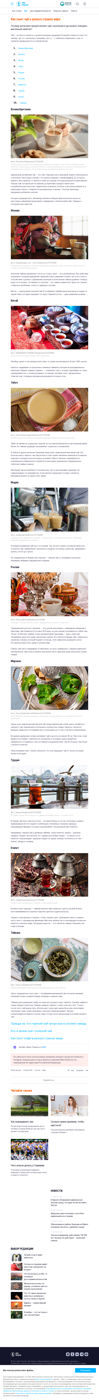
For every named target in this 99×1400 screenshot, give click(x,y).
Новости (56, 1190)
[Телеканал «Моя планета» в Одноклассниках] (72, 1354)
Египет (21, 97)
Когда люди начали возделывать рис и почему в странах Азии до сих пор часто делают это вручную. (28, 1128)
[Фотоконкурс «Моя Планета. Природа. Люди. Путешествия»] (66, 4)
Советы (74, 11)
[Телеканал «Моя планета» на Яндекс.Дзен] (68, 1354)
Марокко (22, 85)
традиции (79, 1070)
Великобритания (25, 48)
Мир (25, 11)
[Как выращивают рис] (29, 1105)
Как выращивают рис (22, 1121)
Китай (21, 60)
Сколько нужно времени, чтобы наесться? (67, 1123)
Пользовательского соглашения (59, 1389)
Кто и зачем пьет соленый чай (31, 1031)
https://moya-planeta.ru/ (44, 1379)
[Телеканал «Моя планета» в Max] (86, 1354)
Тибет (20, 66)
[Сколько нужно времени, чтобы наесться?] (69, 1105)
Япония (21, 54)
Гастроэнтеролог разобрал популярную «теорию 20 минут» (68, 1131)
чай (86, 1070)
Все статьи (16, 11)
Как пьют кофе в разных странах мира (37, 1038)
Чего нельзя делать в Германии (27, 1165)
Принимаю (85, 1370)
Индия (21, 72)
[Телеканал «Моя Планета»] (22, 4)
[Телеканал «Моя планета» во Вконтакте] (77, 1354)
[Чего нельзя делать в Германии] (29, 1149)
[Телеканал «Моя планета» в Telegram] (82, 1354)
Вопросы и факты (60, 11)
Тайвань (23, 103)
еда (72, 1070)
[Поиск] (77, 4)
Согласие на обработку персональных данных (34, 1393)
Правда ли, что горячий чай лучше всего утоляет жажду (48, 1023)
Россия (21, 78)
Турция (21, 91)
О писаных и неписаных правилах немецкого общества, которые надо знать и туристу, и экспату (29, 1172)
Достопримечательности (40, 11)
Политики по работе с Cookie (42, 1391)
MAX (44, 1047)
